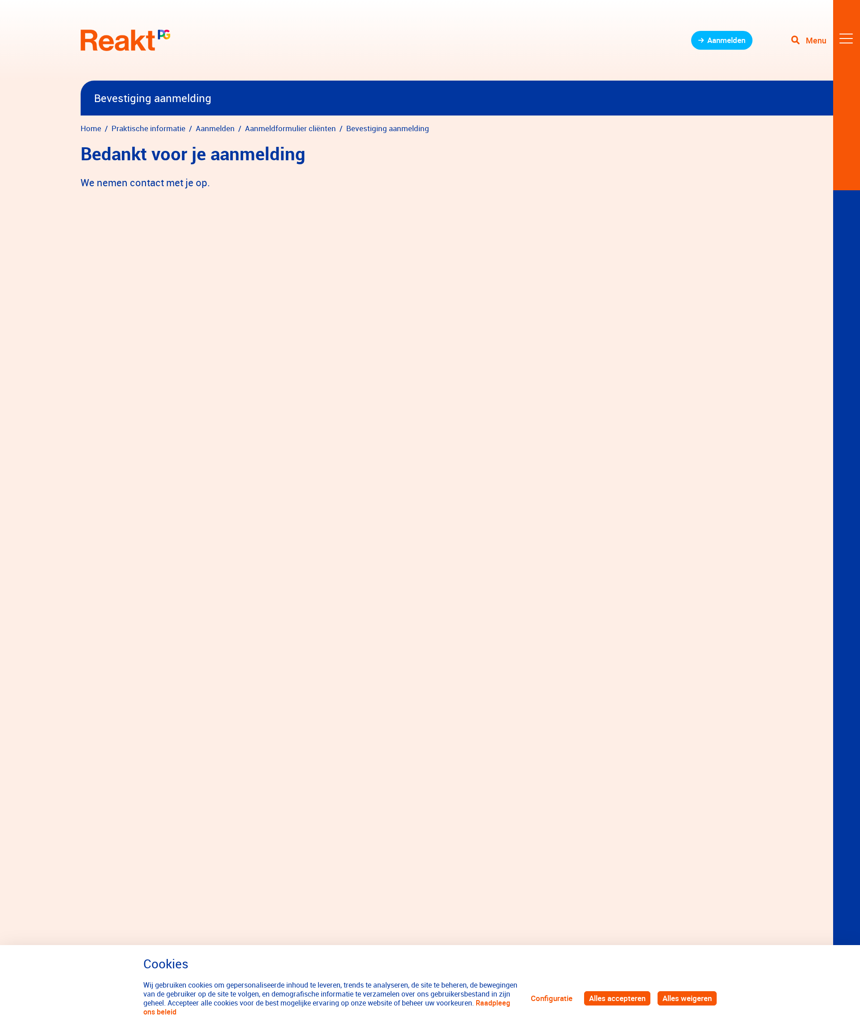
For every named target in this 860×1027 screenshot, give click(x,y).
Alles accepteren (617, 998)
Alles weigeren (687, 998)
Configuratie (551, 998)
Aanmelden (726, 40)
